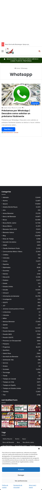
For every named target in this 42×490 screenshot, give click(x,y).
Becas (5, 220)
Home (18, 68)
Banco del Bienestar (9, 216)
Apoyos (5, 204)
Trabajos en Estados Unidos (12, 388)
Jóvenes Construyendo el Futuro (13, 309)
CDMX (5, 245)
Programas (6, 347)
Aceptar (21, 469)
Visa (4, 395)
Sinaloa (5, 366)
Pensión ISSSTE (8, 337)
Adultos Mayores (7, 439)
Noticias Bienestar (9, 321)
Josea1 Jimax (7, 108)
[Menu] (3, 51)
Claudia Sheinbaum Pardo (11, 248)
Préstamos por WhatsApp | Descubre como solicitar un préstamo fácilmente (16, 113)
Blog (4, 235)
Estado (5, 283)
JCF (4, 305)
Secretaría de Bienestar (10, 356)
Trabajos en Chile (8, 382)
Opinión (5, 325)
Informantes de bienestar (11, 296)
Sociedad (6, 369)
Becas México (7, 226)
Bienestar (32, 446)
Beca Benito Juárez (28, 442)
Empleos (5, 280)
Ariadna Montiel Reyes (10, 207)
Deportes (6, 264)
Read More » (8, 129)
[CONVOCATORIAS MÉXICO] (9, 51)
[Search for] (39, 51)
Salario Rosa (7, 353)
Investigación (7, 299)
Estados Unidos (8, 286)
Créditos (5, 255)
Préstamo (6, 344)
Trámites (5, 391)
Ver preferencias (21, 481)
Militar (5, 318)
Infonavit (6, 293)
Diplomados (6, 267)
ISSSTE (5, 302)
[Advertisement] (21, 21)
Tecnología (6, 372)
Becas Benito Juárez (9, 223)
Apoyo (24, 439)
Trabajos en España (9, 385)
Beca (18, 442)
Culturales (6, 258)
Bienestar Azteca (8, 232)
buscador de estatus (9, 242)
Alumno (5, 200)
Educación (6, 277)
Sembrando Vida (8, 360)
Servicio (5, 363)
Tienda (5, 375)
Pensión (5, 328)
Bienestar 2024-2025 (10, 229)
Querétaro (6, 350)
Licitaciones (7, 312)
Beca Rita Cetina (7, 446)
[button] (39, 449)
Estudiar (5, 290)
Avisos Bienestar (8, 213)
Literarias (6, 315)
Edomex (5, 274)
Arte (4, 210)
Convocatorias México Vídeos (12, 251)
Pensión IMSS (7, 334)
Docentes (6, 270)
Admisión (6, 197)
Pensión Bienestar (9, 331)
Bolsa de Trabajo (8, 239)
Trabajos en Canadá (9, 379)
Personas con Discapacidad (12, 340)
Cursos (5, 261)
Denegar (21, 475)
